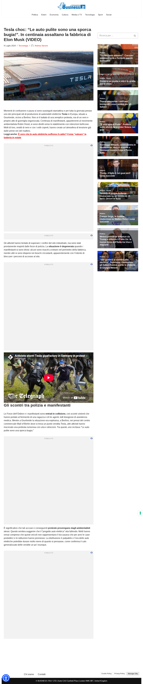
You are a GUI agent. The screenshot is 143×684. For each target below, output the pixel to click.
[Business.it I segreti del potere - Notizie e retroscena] (71, 6)
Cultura (65, 15)
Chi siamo (29, 674)
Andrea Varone (41, 46)
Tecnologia (90, 15)
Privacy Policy (119, 674)
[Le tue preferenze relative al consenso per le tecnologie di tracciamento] (140, 513)
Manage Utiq (133, 674)
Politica (35, 15)
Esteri (43, 15)
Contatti (42, 674)
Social (108, 15)
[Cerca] (135, 36)
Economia (54, 15)
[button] (6, 678)
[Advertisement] (48, 644)
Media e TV (77, 15)
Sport (100, 15)
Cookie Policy (106, 674)
